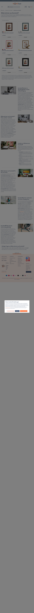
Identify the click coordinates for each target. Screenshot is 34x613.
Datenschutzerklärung (7, 307)
